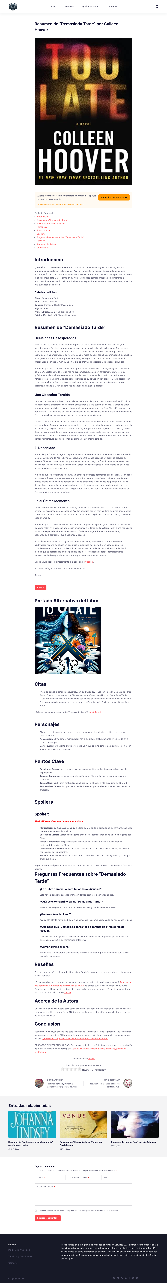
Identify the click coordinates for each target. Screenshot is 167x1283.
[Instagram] (137, 1278)
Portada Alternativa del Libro (51, 223)
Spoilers (41, 234)
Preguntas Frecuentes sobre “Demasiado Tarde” (60, 237)
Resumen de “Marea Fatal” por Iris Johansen (134, 1142)
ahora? (67, 992)
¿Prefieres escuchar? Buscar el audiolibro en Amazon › (60, 204)
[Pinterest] (122, 1278)
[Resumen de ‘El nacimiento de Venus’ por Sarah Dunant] (83, 1124)
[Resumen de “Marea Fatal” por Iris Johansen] (135, 1124)
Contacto (112, 6)
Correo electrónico (79, 1177)
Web (105, 1177)
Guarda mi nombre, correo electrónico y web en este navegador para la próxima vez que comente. (78, 1211)
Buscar (38, 575)
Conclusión (42, 247)
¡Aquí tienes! (95, 712)
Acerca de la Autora (46, 244)
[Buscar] (157, 6)
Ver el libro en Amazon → (114, 197)
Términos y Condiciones (20, 1256)
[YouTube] (133, 1278)
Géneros (69, 6)
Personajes (42, 227)
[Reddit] (126, 1278)
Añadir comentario (46, 1186)
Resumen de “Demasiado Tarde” (52, 220)
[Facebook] (114, 1278)
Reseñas (41, 240)
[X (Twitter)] (118, 1278)
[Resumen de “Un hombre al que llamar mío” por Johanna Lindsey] (32, 1124)
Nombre (41, 1177)
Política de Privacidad (19, 1249)
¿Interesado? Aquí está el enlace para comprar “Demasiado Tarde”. (75, 1038)
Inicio (53, 6)
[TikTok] (129, 1278)
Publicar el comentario (48, 1218)
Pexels (91, 1058)
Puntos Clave (43, 230)
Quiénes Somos (90, 6)
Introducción (43, 216)
